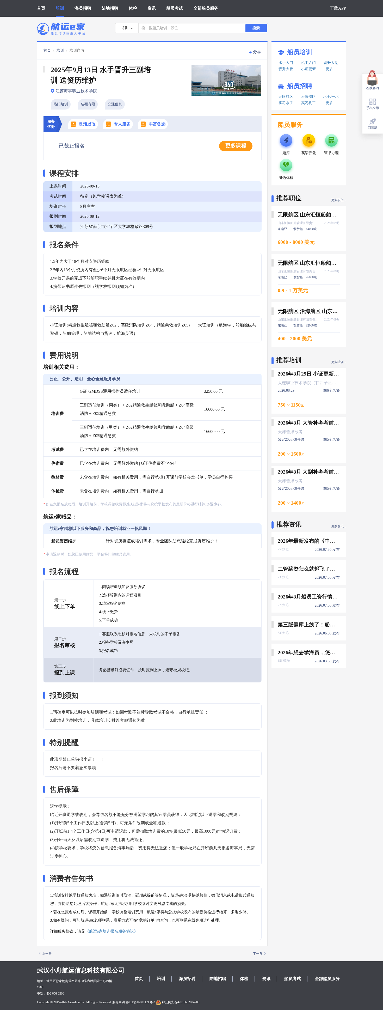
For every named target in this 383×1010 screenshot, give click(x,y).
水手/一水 (331, 97)
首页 (41, 8)
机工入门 (308, 63)
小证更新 (308, 69)
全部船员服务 (205, 8)
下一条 (257, 953)
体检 (133, 8)
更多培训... (338, 362)
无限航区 (286, 97)
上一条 (47, 953)
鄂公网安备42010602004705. (180, 1002)
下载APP (338, 8)
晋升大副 (331, 63)
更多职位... (338, 200)
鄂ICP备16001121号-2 (140, 1002)
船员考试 (174, 8)
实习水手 (286, 103)
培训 (60, 8)
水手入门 (286, 63)
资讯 (151, 8)
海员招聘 (83, 8)
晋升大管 (286, 69)
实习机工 (308, 103)
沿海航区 (308, 97)
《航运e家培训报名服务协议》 (111, 931)
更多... (331, 69)
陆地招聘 (110, 8)
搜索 (256, 28)
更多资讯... (338, 526)
